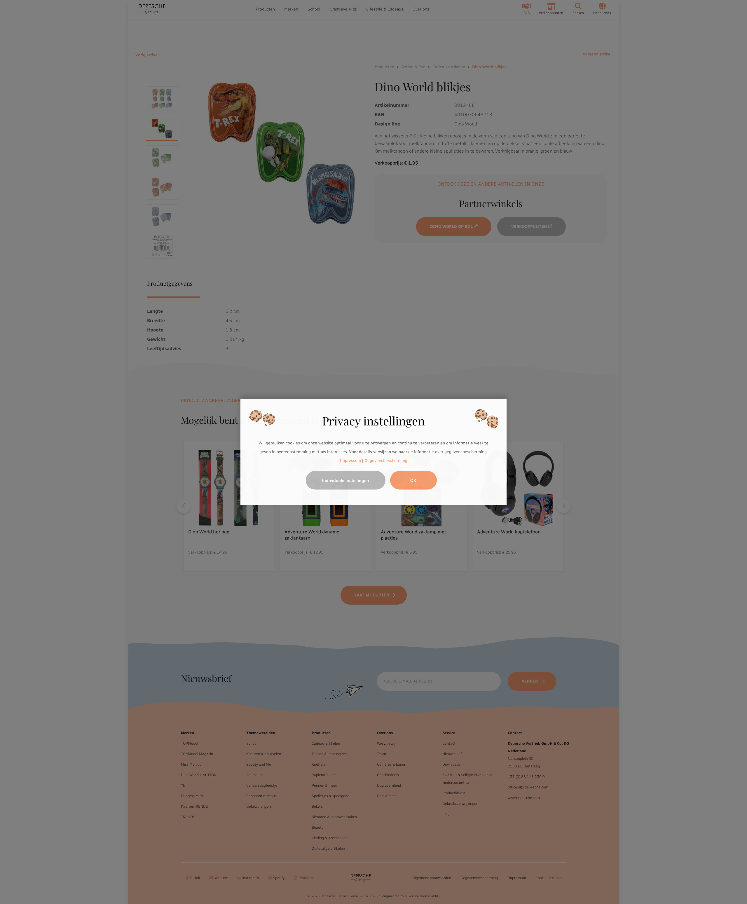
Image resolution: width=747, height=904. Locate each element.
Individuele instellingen (345, 480)
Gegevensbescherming (385, 460)
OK (413, 480)
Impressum (350, 460)
